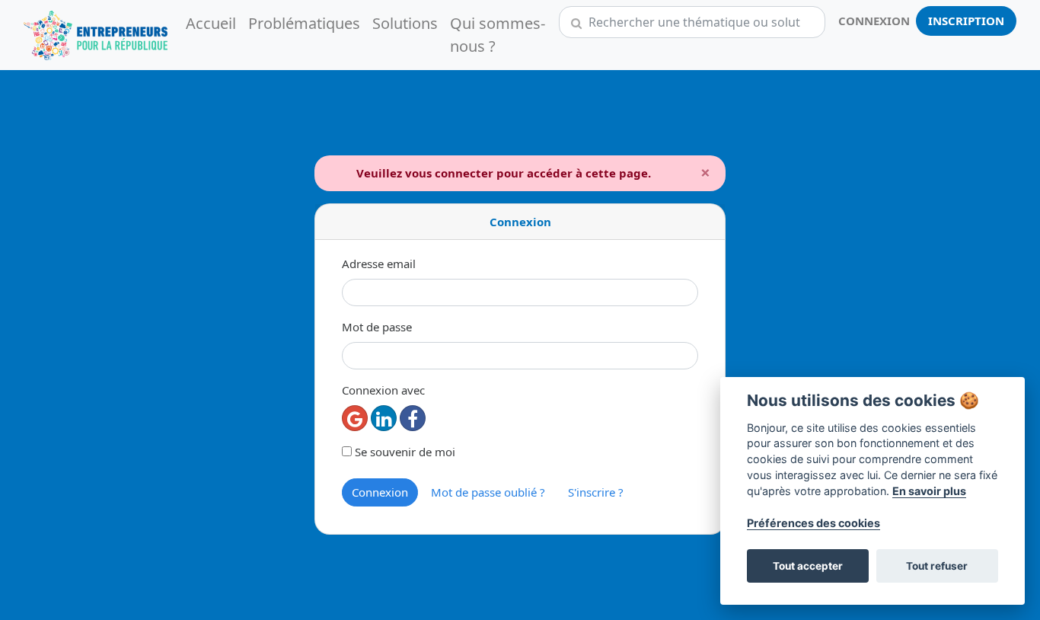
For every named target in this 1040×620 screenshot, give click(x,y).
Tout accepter (808, 566)
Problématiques (304, 23)
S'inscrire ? (596, 492)
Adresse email (379, 263)
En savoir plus (929, 490)
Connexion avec (383, 390)
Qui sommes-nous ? (497, 34)
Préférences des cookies (813, 522)
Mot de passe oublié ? (488, 492)
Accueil (211, 23)
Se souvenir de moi (403, 451)
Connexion (874, 20)
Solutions (405, 23)
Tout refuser (937, 566)
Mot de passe (377, 326)
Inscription (966, 20)
